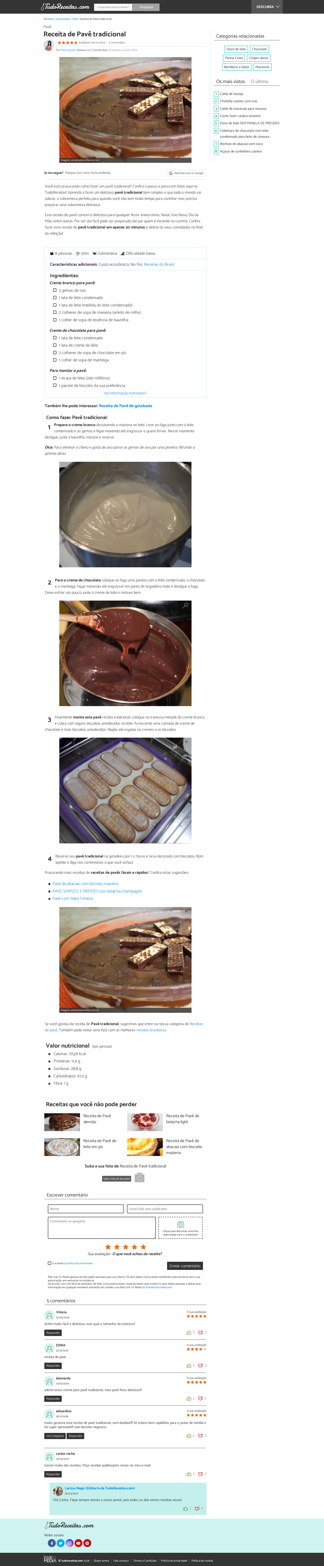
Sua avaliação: (99, 1254)
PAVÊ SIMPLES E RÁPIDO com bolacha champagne (97, 891)
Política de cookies (202, 1560)
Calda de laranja (231, 94)
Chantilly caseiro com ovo (238, 101)
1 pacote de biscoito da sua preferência (91, 385)
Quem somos (101, 1560)
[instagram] (69, 1543)
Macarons (262, 67)
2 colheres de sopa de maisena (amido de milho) (99, 312)
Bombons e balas (236, 67)
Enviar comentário (184, 1266)
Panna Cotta (234, 58)
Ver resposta (55, 1436)
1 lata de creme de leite (78, 345)
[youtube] (78, 1543)
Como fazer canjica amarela (240, 116)
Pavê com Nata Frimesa (72, 898)
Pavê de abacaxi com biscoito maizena (85, 883)
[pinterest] (87, 1543)
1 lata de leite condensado (80, 297)
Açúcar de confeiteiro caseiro (241, 151)
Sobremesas (63, 19)
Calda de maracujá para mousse (243, 109)
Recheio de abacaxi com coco (241, 144)
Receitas (48, 19)
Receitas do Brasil (159, 264)
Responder (53, 1333)
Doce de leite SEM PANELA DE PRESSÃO (249, 123)
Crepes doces (258, 58)
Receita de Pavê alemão (97, 1119)
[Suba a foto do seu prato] (139, 1178)
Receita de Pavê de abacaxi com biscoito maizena (184, 1147)
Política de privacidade (174, 1560)
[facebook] (52, 1543)
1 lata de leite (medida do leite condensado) (95, 305)
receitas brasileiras (151, 1030)
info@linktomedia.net (159, 1287)
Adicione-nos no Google (188, 173)
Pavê (75, 19)
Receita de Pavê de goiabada (125, 406)
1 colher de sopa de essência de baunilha (93, 320)
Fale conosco (121, 1560)
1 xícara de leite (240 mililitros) (84, 378)
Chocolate (259, 49)
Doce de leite (236, 49)
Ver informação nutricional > (125, 393)
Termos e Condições (144, 1560)
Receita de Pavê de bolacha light (182, 1119)
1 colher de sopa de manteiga (83, 360)
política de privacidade (79, 1263)
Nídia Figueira (68, 50)
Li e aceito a (72, 1263)
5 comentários (117, 42)
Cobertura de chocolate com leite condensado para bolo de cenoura (244, 134)
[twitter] (61, 1543)
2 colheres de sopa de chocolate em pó (92, 352)
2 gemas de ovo (72, 290)
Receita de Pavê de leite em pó (99, 1144)
